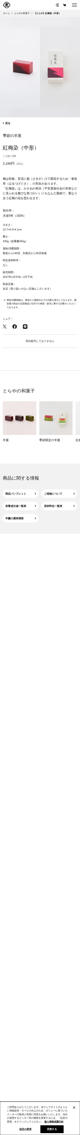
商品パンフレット (15, 493)
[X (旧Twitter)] (5, 326)
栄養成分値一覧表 (15, 505)
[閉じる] (74, 1107)
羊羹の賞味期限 (14, 518)
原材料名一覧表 (53, 505)
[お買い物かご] (64, 5)
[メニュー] (74, 5)
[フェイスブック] (14, 326)
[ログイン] (57, 5)
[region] (40, 1118)
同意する (52, 1129)
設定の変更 (26, 1129)
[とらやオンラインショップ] (6, 5)
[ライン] (25, 326)
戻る (7, 123)
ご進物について (53, 493)
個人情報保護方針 (54, 1121)
